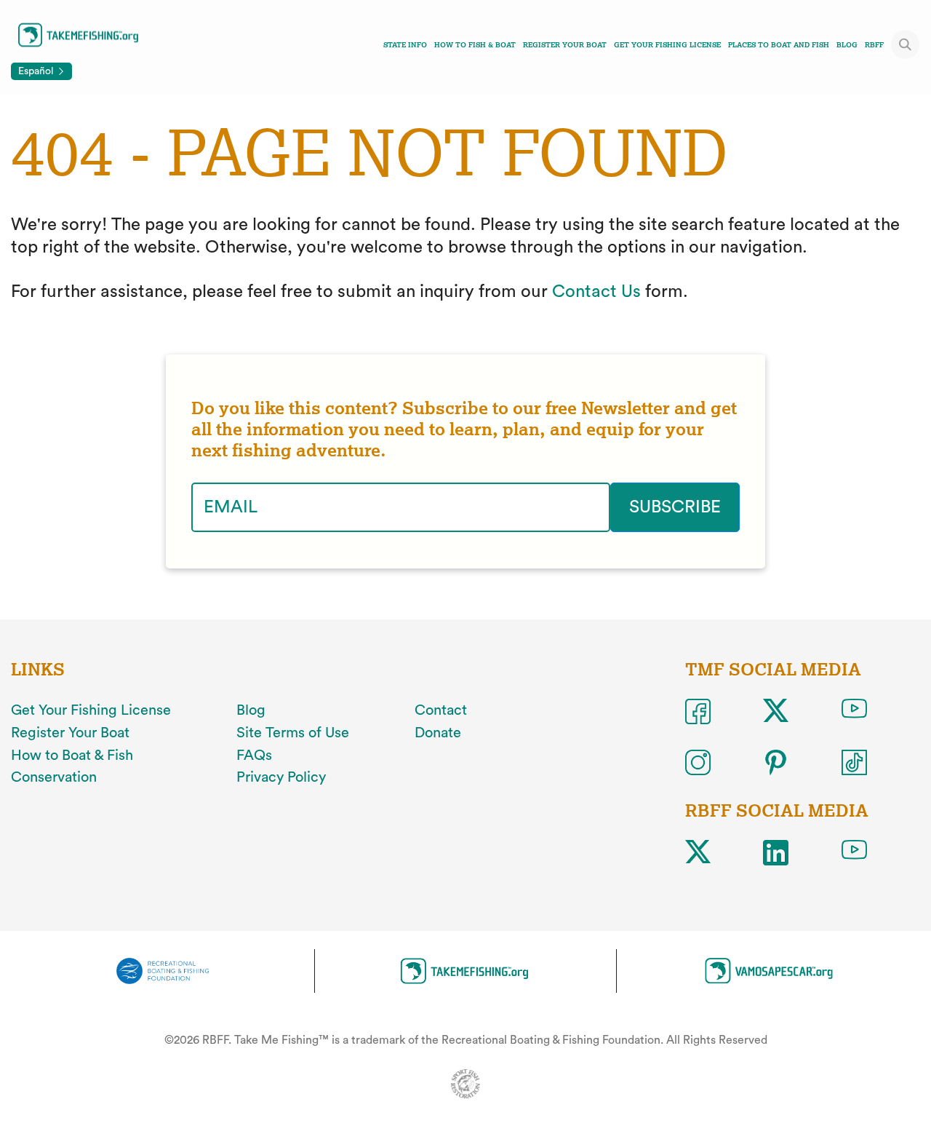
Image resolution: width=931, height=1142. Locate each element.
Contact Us (596, 292)
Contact (441, 710)
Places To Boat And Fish (778, 44)
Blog (847, 44)
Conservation (54, 777)
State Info (405, 44)
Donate (438, 733)
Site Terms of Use (292, 733)
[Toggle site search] (905, 44)
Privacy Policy (281, 777)
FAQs (254, 755)
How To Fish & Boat (475, 44)
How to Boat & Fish (72, 755)
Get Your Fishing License (667, 44)
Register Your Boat (565, 44)
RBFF (874, 44)
